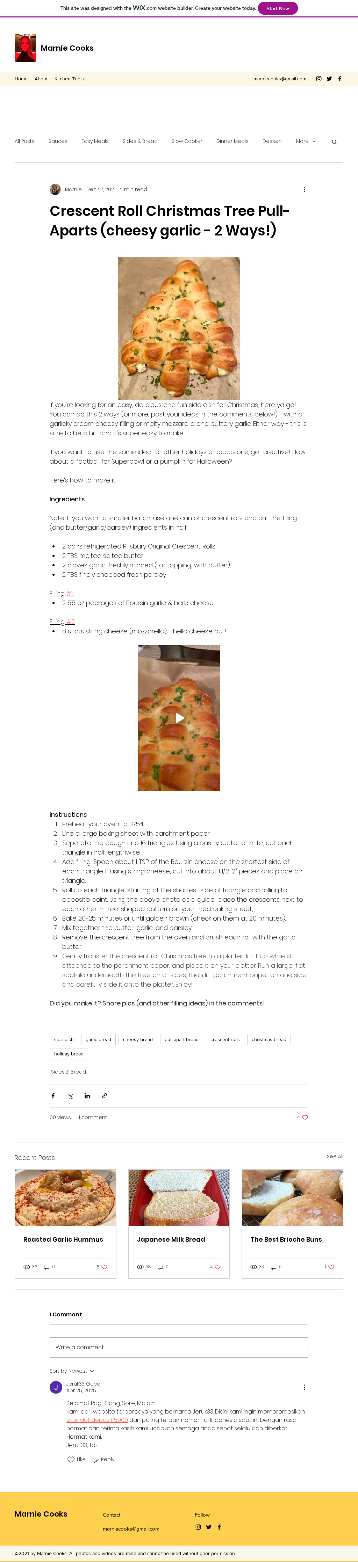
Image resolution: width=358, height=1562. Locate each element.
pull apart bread (182, 1039)
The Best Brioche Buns (286, 1239)
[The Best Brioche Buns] (292, 1198)
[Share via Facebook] (53, 1095)
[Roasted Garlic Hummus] (65, 1198)
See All (335, 1156)
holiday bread (69, 1053)
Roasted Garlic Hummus (63, 1239)
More (302, 141)
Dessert (272, 141)
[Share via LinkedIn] (87, 1095)
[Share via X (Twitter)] (70, 1095)
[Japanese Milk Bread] (179, 1198)
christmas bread (269, 1039)
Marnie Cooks (67, 48)
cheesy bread (138, 1039)
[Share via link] (104, 1095)
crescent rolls (225, 1039)
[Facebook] (339, 78)
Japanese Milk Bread (171, 1239)
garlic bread (98, 1039)
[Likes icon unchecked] (71, 1459)
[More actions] (304, 189)
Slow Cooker (187, 141)
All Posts (25, 141)
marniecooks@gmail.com (279, 78)
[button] (334, 141)
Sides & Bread (140, 141)
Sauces (58, 141)
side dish (64, 1039)
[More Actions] (304, 1387)
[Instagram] (318, 78)
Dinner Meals (232, 141)
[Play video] (179, 718)
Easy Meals (95, 141)
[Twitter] (329, 78)
